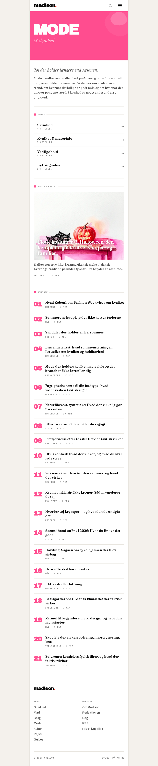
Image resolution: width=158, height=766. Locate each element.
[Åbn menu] (119, 5)
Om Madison (90, 707)
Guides (38, 739)
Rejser (38, 734)
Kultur (38, 728)
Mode (37, 723)
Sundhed (40, 707)
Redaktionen (91, 712)
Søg (85, 718)
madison (44, 688)
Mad (37, 712)
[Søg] (110, 5)
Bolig (37, 718)
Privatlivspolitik (92, 728)
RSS (85, 723)
